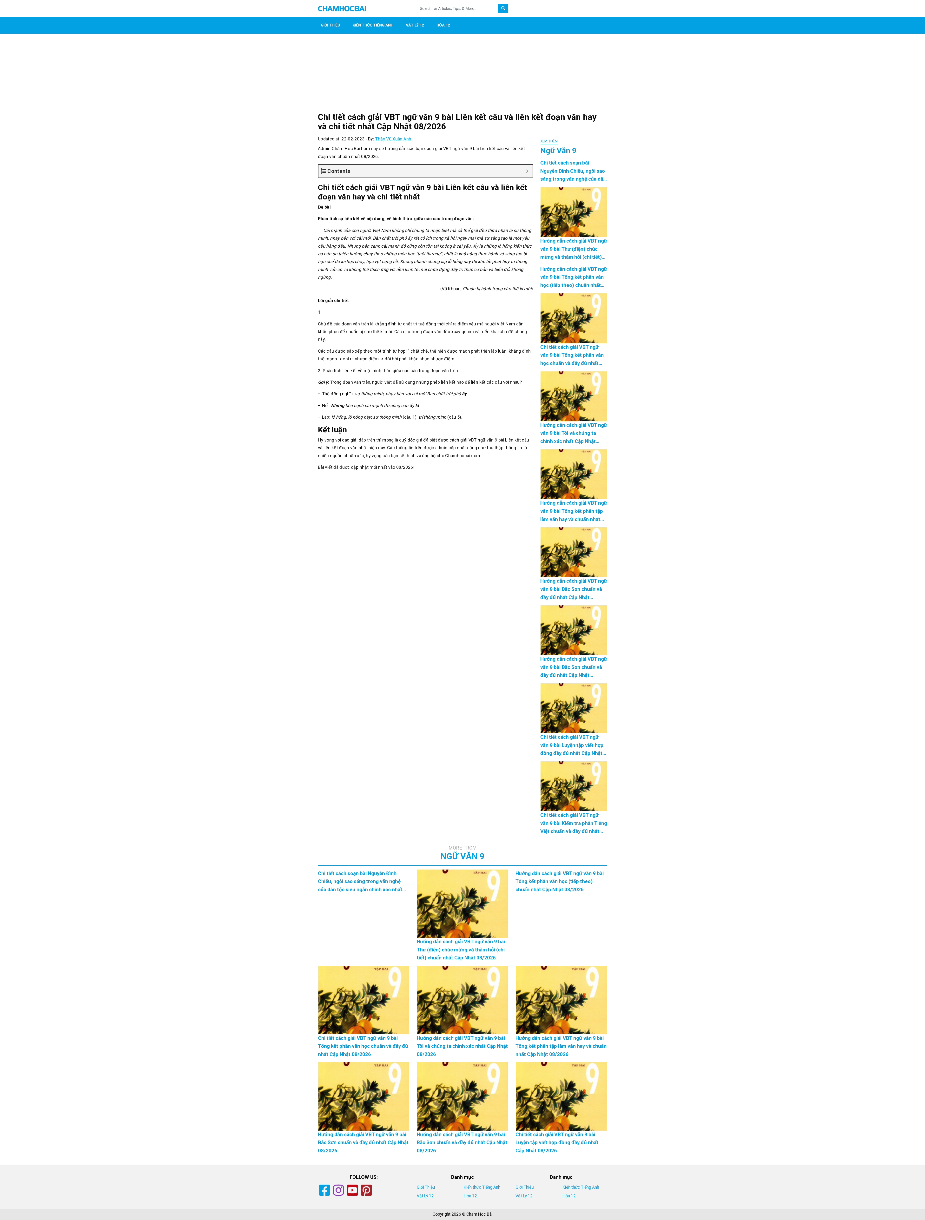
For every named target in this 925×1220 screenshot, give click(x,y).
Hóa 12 (443, 25)
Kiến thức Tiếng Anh (373, 25)
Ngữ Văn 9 (462, 853)
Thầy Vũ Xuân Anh (393, 138)
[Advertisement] (462, 77)
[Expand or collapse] (527, 171)
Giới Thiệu (330, 25)
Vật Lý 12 (415, 25)
